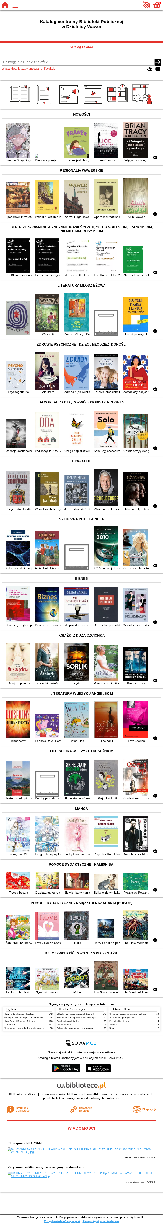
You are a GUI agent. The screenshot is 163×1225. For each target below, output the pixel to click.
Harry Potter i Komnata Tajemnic (19, 1021)
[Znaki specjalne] (158, 69)
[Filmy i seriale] (93, 104)
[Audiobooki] (69, 104)
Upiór (111, 1028)
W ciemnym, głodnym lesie (122, 1017)
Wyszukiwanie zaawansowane (22, 68)
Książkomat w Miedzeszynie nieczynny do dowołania (46, 1167)
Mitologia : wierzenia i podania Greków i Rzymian (28, 1017)
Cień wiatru (9, 1024)
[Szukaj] (158, 62)
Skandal (113, 1024)
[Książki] (20, 104)
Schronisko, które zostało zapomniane (75, 1028)
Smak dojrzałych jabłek (68, 1021)
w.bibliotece (99, 1094)
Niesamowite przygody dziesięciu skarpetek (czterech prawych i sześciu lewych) (42, 1028)
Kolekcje (49, 68)
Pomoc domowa (64, 1024)
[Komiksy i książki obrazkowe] (118, 104)
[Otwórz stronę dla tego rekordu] (19, 141)
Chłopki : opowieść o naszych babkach (76, 1014)
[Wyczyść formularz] (149, 69)
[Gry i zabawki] (142, 104)
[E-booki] (45, 104)
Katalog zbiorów (81, 47)
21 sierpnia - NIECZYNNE (25, 1143)
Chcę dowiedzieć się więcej (62, 1221)
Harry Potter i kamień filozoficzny (20, 1014)
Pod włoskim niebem (119, 1021)
